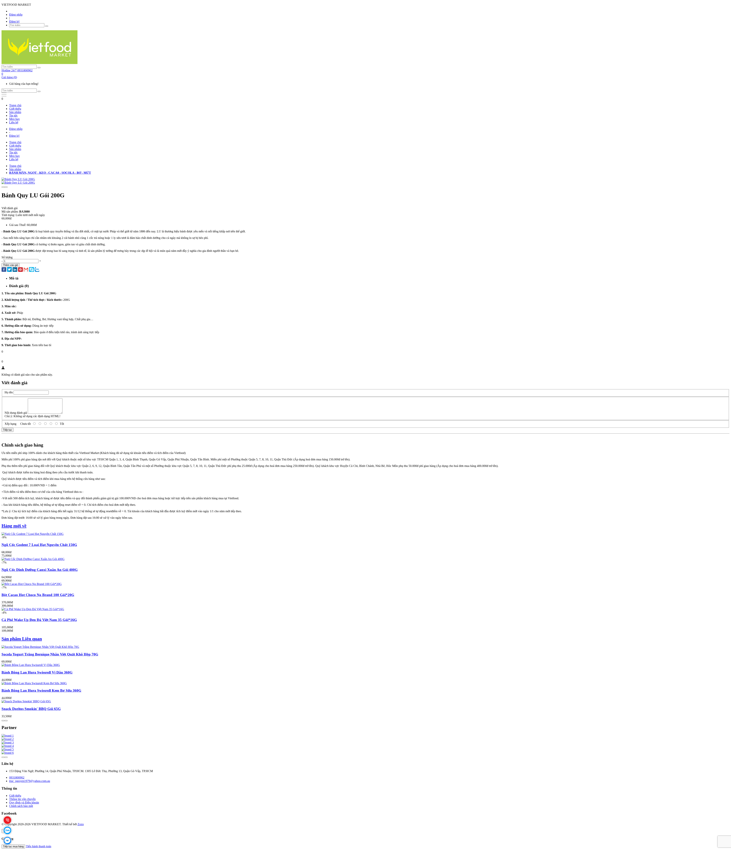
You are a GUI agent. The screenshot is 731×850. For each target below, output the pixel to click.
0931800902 (16, 777)
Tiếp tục (7, 429)
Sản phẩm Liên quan (22, 638)
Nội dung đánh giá (16, 412)
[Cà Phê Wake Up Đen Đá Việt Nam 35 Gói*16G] (33, 609)
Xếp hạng (10, 423)
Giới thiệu (15, 108)
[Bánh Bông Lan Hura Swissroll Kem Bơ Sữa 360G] (34, 683)
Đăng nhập (15, 14)
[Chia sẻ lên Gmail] (26, 270)
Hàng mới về (14, 525)
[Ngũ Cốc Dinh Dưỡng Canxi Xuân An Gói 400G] (33, 559)
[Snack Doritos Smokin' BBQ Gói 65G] (26, 701)
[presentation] (3, 187)
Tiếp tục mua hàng (13, 846)
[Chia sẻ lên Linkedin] (15, 270)
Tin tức (13, 115)
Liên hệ (13, 122)
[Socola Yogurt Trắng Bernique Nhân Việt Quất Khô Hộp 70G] (40, 646)
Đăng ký (14, 21)
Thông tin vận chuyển (22, 799)
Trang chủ (15, 105)
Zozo (80, 824)
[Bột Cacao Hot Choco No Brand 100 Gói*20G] (32, 584)
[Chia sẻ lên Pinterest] (20, 270)
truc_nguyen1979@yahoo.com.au (29, 781)
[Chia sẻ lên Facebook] (4, 270)
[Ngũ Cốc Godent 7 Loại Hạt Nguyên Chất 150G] (33, 533)
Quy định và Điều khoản (24, 802)
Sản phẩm (15, 112)
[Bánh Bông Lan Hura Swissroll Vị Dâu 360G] (31, 665)
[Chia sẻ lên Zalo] (37, 270)
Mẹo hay (14, 119)
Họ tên (9, 392)
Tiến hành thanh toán (38, 846)
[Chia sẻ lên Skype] (31, 270)
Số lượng (7, 257)
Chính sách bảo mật (21, 806)
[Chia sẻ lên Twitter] (9, 270)
